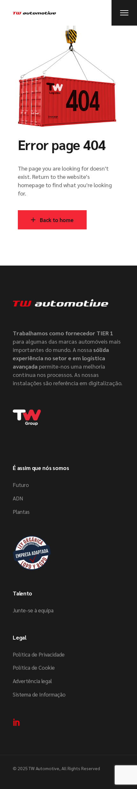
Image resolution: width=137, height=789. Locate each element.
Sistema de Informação (39, 694)
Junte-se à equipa (33, 610)
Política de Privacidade (39, 654)
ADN (18, 498)
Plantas (21, 511)
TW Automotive (44, 768)
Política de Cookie (34, 667)
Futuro (21, 484)
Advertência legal (32, 680)
